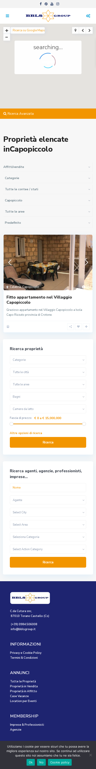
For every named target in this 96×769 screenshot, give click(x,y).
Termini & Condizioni (24, 658)
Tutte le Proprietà (23, 681)
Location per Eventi (23, 701)
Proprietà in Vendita (24, 686)
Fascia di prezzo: (21, 418)
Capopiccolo (30, 287)
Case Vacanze (19, 696)
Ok (31, 762)
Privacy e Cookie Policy (26, 653)
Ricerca (48, 442)
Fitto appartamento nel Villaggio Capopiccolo (39, 300)
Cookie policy (59, 762)
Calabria (15, 287)
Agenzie (15, 730)
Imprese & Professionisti (27, 725)
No (41, 762)
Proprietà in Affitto (23, 691)
